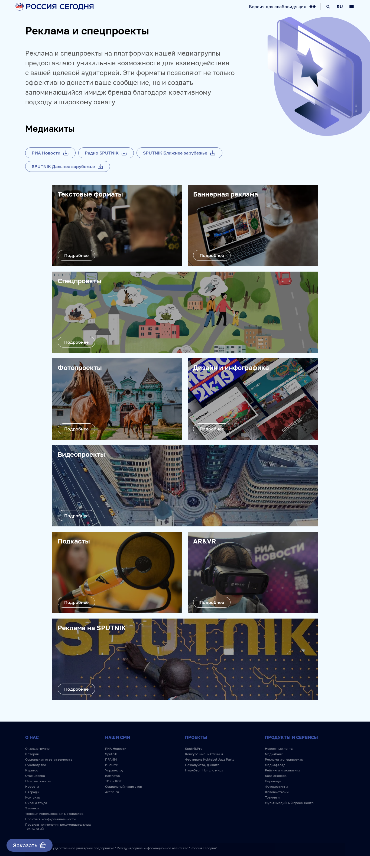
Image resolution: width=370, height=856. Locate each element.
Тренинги (272, 797)
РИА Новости (46, 153)
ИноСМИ (112, 765)
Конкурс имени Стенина (204, 754)
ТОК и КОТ (113, 781)
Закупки (32, 808)
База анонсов (276, 776)
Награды (32, 792)
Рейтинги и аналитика (282, 770)
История (32, 754)
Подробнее (76, 255)
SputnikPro (193, 748)
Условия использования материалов (54, 814)
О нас (32, 737)
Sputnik (111, 754)
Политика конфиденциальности (50, 819)
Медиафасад (275, 765)
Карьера (31, 770)
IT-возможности (38, 781)
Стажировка (35, 776)
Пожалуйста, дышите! (202, 765)
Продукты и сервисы (291, 737)
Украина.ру (114, 770)
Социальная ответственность (48, 759)
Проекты (196, 737)
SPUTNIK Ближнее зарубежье (175, 153)
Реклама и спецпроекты (284, 759)
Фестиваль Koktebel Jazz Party (210, 759)
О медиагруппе (37, 748)
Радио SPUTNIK (102, 153)
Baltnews (112, 776)
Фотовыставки (276, 792)
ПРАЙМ (111, 759)
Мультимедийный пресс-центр (289, 803)
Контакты (33, 797)
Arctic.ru (112, 792)
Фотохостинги (276, 786)
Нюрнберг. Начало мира (204, 770)
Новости (32, 786)
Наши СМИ (117, 737)
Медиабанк (274, 754)
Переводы (273, 781)
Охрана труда (36, 803)
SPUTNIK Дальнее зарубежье (63, 166)
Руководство (35, 765)
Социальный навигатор (123, 786)
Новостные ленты (279, 748)
